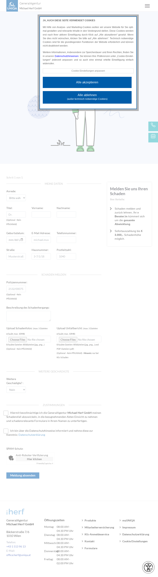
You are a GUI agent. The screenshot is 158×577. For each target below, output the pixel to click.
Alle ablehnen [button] (87, 96)
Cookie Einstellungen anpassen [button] (88, 70)
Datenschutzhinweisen (67, 56)
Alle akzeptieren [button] (87, 82)
